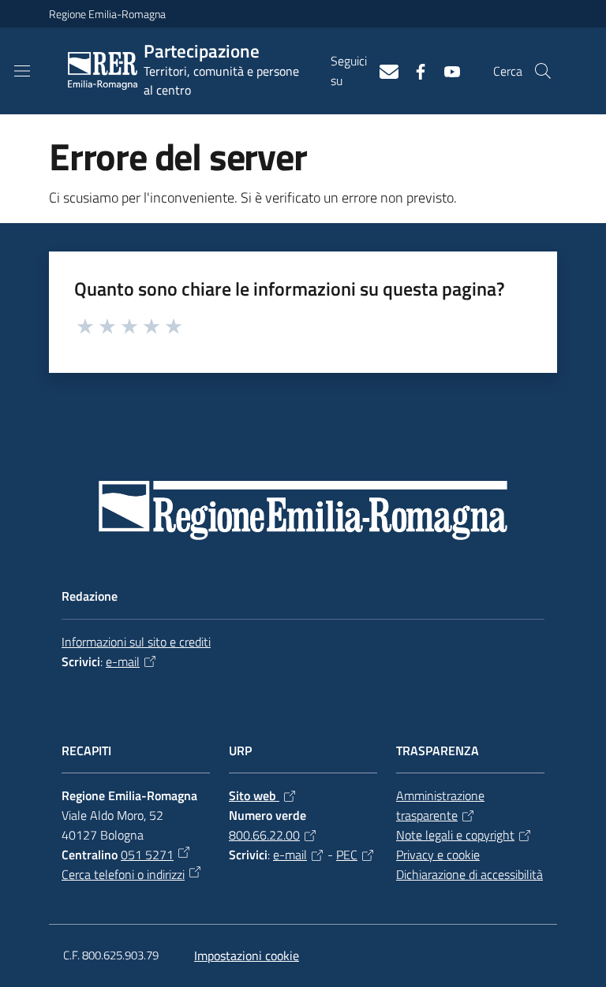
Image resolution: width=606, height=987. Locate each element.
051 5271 (147, 854)
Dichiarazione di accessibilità (469, 874)
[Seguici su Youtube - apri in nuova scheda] (446, 70)
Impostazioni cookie (246, 955)
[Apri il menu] (22, 70)
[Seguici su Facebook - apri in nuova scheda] (414, 70)
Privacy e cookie (438, 854)
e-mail (123, 661)
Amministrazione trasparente (440, 805)
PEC (346, 854)
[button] (543, 71)
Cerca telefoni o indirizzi (123, 874)
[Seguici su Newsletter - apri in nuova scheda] (382, 70)
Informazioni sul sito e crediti (136, 641)
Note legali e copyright (455, 834)
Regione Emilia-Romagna (107, 14)
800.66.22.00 (264, 834)
